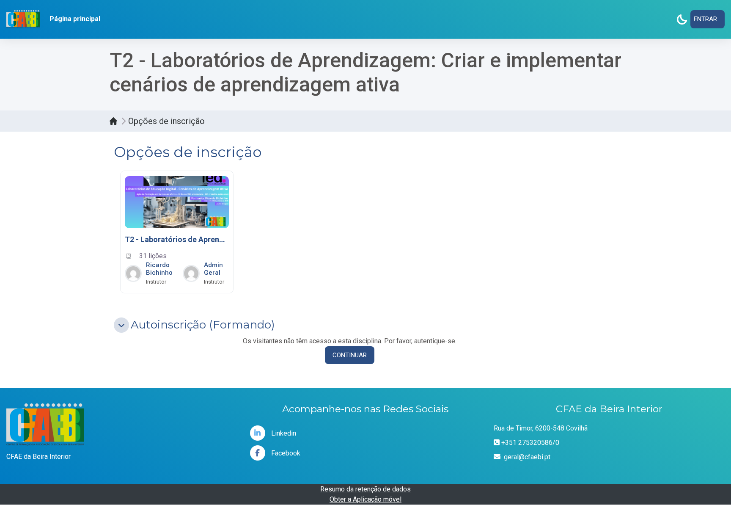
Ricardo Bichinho (159, 268)
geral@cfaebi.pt (527, 457)
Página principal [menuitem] (74, 19)
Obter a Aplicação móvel (365, 499)
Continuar (350, 355)
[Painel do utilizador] (115, 121)
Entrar (705, 19)
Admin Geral (213, 268)
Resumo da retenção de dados (365, 489)
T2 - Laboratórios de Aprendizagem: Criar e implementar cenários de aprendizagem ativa (177, 239)
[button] (121, 325)
